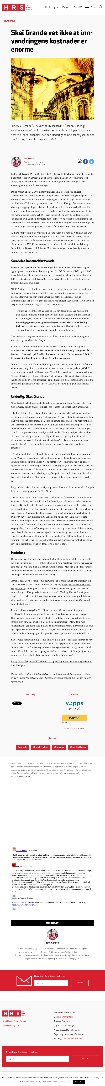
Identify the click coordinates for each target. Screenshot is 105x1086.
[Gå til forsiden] (14, 1013)
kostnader (23, 747)
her (81, 677)
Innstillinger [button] (65, 1081)
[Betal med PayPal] (74, 718)
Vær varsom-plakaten (73, 1039)
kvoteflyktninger (41, 747)
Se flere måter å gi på (73, 728)
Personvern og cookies (11, 1026)
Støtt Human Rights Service (14, 1021)
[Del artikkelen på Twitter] (91, 161)
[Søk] (101, 7)
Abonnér (80, 983)
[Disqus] (52, 812)
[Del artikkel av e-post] (79, 161)
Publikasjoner (52, 8)
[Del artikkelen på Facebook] (85, 161)
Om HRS (78, 8)
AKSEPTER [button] (79, 1082)
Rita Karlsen (29, 159)
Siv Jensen (59, 747)
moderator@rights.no (20, 777)
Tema (93, 8)
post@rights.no (66, 1017)
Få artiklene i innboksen (49, 976)
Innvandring (8, 21)
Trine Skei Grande (78, 747)
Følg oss (66, 8)
